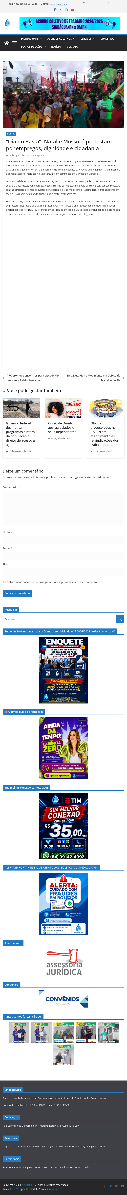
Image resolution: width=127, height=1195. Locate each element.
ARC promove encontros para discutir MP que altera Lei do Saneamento (33, 378)
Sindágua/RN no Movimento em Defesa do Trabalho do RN (93, 378)
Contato (72, 46)
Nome (8, 532)
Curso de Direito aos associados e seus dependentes (62, 427)
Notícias (56, 46)
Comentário (11, 487)
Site (5, 564)
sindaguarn (38, 155)
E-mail (7, 548)
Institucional (30, 38)
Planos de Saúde (31, 46)
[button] (40, 39)
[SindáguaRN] (7, 43)
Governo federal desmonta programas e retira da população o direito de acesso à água (20, 434)
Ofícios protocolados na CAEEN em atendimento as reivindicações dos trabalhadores (104, 434)
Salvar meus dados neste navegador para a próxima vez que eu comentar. (52, 582)
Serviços (86, 38)
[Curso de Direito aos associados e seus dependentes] (63, 400)
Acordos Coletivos (59, 38)
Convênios (107, 38)
